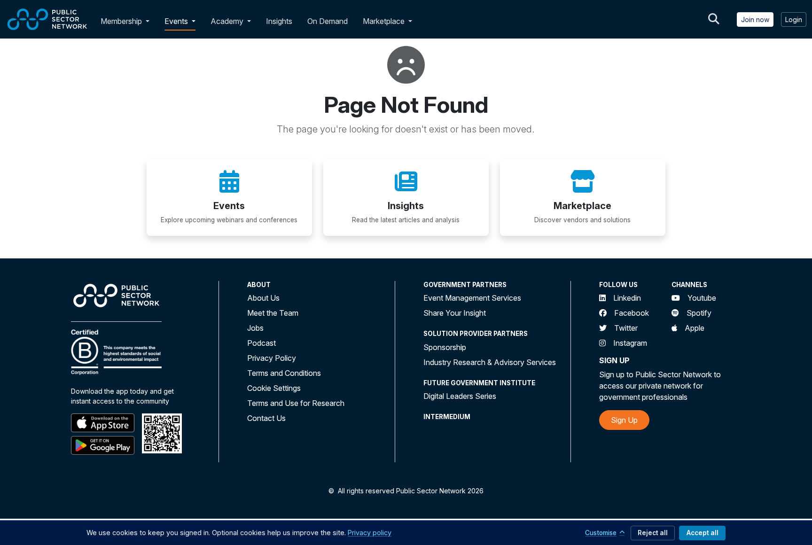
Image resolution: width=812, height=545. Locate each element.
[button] (149, 21)
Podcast (261, 343)
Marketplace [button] (384, 21)
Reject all (653, 533)
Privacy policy (369, 533)
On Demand (327, 21)
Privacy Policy (271, 358)
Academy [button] (228, 21)
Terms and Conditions (284, 373)
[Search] (714, 19)
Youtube (701, 298)
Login (793, 19)
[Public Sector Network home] (47, 19)
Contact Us (266, 418)
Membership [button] (121, 21)
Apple (694, 328)
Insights (279, 21)
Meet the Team (272, 313)
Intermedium (446, 416)
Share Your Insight (454, 313)
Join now (755, 19)
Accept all (702, 533)
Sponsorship (444, 347)
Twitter (626, 328)
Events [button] (177, 21)
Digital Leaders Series (459, 396)
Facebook (631, 313)
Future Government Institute (479, 383)
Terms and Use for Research (295, 403)
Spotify (699, 313)
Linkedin (627, 298)
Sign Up (624, 420)
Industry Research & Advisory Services (489, 362)
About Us (263, 298)
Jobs (255, 328)
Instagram (630, 343)
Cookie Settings (274, 388)
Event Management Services (472, 298)
